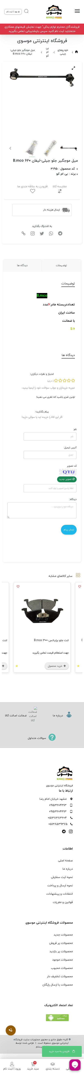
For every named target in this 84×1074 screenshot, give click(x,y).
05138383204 (57, 818)
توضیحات (61, 265)
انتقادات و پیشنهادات (59, 894)
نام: (75, 429)
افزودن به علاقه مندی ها (32, 186)
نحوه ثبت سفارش (62, 877)
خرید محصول (55, 666)
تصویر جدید (66, 479)
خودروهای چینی (62, 52)
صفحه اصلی (65, 861)
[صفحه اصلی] (52, 12)
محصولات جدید (63, 935)
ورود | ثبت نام (12, 1069)
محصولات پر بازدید (61, 951)
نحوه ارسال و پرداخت (60, 886)
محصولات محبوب (62, 968)
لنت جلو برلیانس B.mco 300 (51, 640)
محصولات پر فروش (61, 943)
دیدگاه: (73, 499)
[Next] (10, 148)
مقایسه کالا (60, 186)
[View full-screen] (73, 68)
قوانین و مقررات (63, 902)
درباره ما (68, 869)
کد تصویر (72, 466)
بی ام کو (47, 52)
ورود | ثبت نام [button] (12, 11)
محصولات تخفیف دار (60, 976)
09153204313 (57, 805)
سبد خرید (33, 1069)
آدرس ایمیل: (70, 447)
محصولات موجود (62, 960)
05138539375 (58, 824)
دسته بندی (53, 1069)
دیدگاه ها (22, 265)
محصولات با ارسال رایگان (57, 985)
